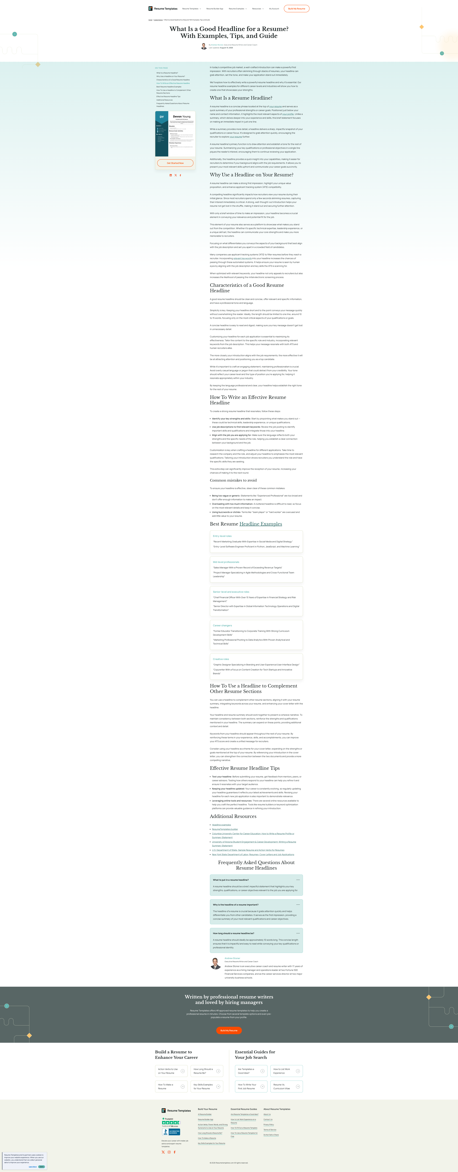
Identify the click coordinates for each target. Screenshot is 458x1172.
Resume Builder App (205, 1119)
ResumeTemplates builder (225, 829)
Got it (41, 1167)
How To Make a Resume (207, 1138)
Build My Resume (296, 8)
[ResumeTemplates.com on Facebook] (175, 1152)
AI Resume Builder (205, 1114)
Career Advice (158, 20)
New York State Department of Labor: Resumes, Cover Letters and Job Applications (253, 854)
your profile (288, 114)
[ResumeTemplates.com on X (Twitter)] (163, 1152)
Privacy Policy (269, 1124)
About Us (267, 1114)
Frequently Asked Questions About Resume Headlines (172, 104)
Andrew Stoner (217, 45)
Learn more (33, 1167)
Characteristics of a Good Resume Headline (173, 80)
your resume (275, 106)
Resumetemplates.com (225, 1163)
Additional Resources (164, 100)
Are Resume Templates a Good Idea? (244, 1114)
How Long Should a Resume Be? (210, 1133)
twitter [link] (176, 175)
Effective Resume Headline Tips (168, 96)
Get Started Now (175, 163)
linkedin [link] (171, 175)
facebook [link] (180, 175)
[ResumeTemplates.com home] (162, 8)
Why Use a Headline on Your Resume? (170, 76)
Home (150, 20)
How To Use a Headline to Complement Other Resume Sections (173, 91)
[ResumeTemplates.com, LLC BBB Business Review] (171, 1131)
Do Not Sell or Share (271, 1135)
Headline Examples (260, 524)
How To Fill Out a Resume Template (244, 1128)
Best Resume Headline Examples (168, 87)
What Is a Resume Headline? (167, 73)
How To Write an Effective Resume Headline (173, 83)
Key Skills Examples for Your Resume (211, 1143)
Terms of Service (270, 1129)
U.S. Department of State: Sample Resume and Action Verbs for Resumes (248, 850)
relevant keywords (242, 258)
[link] (191, 8)
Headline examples (221, 824)
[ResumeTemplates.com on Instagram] (169, 1152)
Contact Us (268, 1119)
